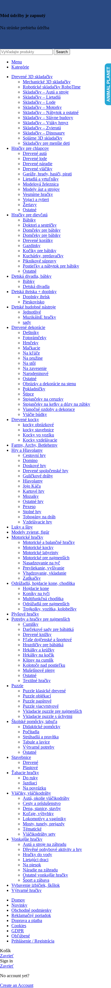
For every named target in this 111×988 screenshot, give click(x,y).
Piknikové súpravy (39, 260)
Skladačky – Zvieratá (42, 127)
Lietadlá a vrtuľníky (41, 179)
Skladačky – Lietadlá (42, 97)
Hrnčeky (30, 342)
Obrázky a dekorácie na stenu (49, 383)
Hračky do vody (37, 854)
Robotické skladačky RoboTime (52, 86)
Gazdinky (31, 245)
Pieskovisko (33, 301)
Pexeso (29, 506)
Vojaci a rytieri (36, 199)
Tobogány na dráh (39, 516)
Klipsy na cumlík (38, 660)
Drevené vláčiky (37, 168)
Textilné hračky (37, 680)
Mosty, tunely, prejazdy (44, 823)
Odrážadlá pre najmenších (46, 603)
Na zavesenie (35, 368)
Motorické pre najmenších (46, 557)
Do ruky (30, 777)
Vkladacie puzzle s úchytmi (47, 716)
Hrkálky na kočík (38, 655)
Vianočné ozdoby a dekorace (49, 409)
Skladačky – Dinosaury (44, 133)
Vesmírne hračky (38, 194)
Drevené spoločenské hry (45, 470)
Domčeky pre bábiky (42, 230)
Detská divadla (36, 286)
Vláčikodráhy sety (39, 834)
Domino (30, 460)
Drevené (30, 762)
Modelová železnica (41, 184)
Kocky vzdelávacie (40, 440)
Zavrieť (7, 955)
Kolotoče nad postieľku (44, 665)
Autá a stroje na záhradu (44, 844)
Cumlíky (30, 624)
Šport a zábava (36, 880)
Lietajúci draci (35, 859)
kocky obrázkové (38, 424)
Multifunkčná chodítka (43, 598)
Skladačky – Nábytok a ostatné (51, 112)
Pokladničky (34, 388)
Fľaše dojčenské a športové (47, 639)
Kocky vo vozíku (38, 434)
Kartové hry (33, 491)
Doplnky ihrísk (36, 296)
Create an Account (16, 985)
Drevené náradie (37, 163)
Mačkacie (31, 347)
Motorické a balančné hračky (49, 542)
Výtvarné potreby (38, 747)
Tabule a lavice (36, 742)
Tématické (32, 829)
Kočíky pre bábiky (39, 250)
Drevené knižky (37, 634)
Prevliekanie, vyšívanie (43, 568)
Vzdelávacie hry (37, 521)
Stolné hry (32, 511)
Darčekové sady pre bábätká (48, 629)
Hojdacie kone (36, 588)
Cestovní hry (34, 455)
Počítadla (31, 731)
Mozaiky (31, 496)
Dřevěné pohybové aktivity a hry (52, 849)
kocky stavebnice (38, 429)
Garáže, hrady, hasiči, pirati (47, 173)
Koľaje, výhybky (38, 813)
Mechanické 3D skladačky (47, 81)
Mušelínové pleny (39, 670)
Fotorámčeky (34, 337)
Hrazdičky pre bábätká (43, 644)
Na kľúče (31, 353)
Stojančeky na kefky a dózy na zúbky (56, 404)
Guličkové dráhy (38, 475)
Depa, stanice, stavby (42, 808)
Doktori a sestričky (40, 225)
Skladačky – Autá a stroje (46, 92)
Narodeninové (35, 373)
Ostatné (29, 209)
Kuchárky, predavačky (43, 255)
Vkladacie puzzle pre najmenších (52, 711)
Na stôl (29, 363)
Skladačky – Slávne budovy (48, 117)
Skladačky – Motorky (42, 107)
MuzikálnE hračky (39, 317)
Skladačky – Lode (39, 102)
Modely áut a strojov (41, 189)
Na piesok (32, 864)
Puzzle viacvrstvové (41, 706)
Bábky (29, 281)
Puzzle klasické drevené (44, 690)
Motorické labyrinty (40, 552)
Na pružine (33, 358)
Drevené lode (35, 158)
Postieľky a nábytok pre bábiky (51, 266)
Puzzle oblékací (37, 695)
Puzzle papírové (37, 701)
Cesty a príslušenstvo (42, 803)
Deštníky (31, 332)
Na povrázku (34, 788)
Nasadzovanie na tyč (41, 562)
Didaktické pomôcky (41, 726)
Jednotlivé (32, 312)
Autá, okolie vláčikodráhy (46, 798)
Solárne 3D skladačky (42, 138)
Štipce (28, 394)
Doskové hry (34, 465)
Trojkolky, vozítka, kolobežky (50, 608)
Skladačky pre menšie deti (46, 143)
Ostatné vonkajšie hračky (45, 875)
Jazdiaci (30, 782)
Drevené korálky (38, 240)
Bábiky (29, 220)
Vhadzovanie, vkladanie (44, 573)
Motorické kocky (38, 547)
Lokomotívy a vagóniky (44, 818)
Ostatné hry (33, 501)
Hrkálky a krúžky (38, 649)
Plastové (30, 767)
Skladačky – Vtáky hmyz (45, 122)
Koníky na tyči (36, 593)
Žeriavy (30, 204)
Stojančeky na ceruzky (43, 399)
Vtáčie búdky (35, 414)
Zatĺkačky (32, 578)
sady (27, 322)
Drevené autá (35, 153)
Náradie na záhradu (40, 869)
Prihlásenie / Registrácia (32, 941)
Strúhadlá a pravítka (41, 736)
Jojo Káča (32, 486)
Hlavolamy (33, 481)
